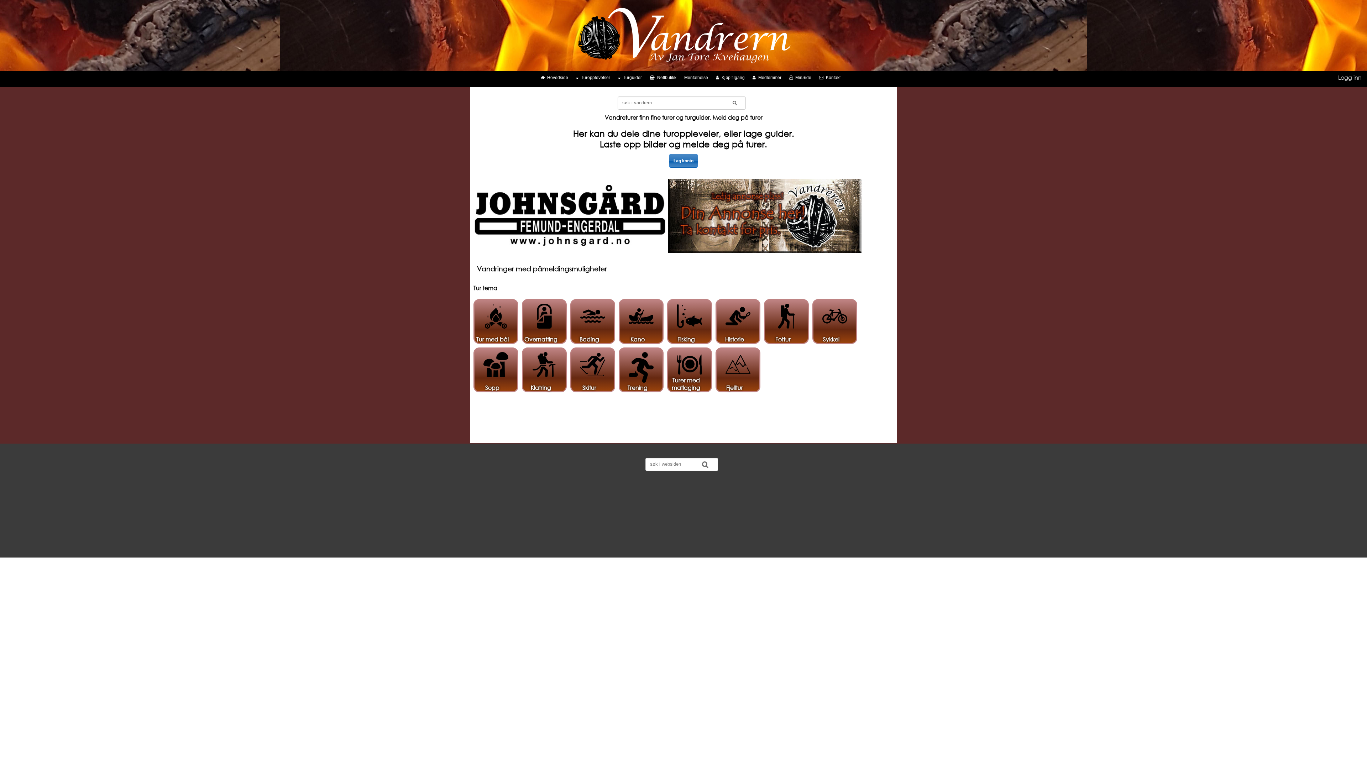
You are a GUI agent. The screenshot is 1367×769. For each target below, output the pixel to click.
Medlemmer (769, 77)
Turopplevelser (595, 77)
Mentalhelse (696, 77)
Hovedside (557, 77)
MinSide (803, 77)
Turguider (632, 77)
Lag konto (683, 160)
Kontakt (833, 77)
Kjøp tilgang (733, 77)
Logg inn (1350, 77)
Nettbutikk (666, 77)
